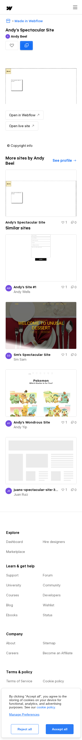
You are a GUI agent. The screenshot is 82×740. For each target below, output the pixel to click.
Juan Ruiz (21, 494)
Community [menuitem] (52, 585)
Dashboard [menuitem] (14, 542)
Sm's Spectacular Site (32, 355)
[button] (11, 45)
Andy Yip (20, 427)
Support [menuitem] (12, 575)
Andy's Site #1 (25, 287)
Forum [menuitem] (48, 575)
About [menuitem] (10, 643)
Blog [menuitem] (9, 605)
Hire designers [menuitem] (54, 542)
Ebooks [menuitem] (12, 615)
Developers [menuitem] (52, 595)
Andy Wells (22, 292)
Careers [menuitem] (12, 653)
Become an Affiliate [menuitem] (58, 653)
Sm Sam (20, 359)
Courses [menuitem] (12, 595)
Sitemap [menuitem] (49, 643)
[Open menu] (75, 7)
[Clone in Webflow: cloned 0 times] (26, 45)
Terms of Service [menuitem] (19, 681)
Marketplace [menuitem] (15, 552)
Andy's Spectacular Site (25, 222)
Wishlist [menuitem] (48, 605)
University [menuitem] (13, 585)
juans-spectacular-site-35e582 (36, 490)
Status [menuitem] (47, 615)
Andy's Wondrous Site (32, 422)
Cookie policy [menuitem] (53, 681)
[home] (9, 9)
